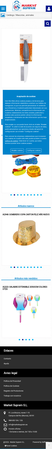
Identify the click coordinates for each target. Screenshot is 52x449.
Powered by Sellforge (41, 442)
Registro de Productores (13, 391)
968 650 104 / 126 (16, 420)
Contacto (7, 359)
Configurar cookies (33, 150)
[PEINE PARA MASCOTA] (26, 58)
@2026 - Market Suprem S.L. (14, 442)
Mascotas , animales (25, 15)
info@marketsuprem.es (18, 425)
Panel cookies (11, 446)
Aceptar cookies (17, 150)
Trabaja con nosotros (12, 396)
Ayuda (6, 363)
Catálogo (10, 15)
